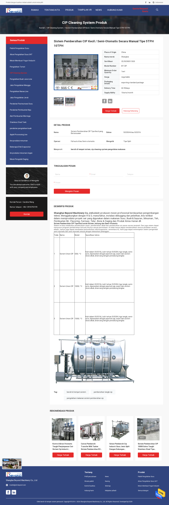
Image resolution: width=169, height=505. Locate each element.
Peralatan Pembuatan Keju (20, 110)
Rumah (42, 28)
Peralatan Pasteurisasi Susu (21, 104)
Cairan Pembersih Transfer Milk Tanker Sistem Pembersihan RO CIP (91, 447)
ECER (130, 502)
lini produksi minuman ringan (21, 153)
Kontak (27, 214)
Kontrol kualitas (89, 486)
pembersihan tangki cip (103, 392)
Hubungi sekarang (130, 111)
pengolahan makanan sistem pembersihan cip (85, 398)
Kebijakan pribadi (110, 490)
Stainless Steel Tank (18, 122)
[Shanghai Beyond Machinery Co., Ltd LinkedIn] (150, 2)
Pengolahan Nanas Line (19, 91)
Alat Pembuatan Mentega (20, 116)
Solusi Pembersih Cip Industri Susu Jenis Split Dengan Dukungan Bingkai (119, 447)
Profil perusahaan (90, 476)
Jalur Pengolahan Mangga (20, 85)
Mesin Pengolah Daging (19, 159)
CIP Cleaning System (55, 28)
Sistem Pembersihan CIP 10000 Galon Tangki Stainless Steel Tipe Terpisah (148, 447)
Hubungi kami (89, 490)
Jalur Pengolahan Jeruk (19, 98)
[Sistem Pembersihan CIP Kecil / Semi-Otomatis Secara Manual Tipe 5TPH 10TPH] (76, 72)
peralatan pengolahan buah (21, 128)
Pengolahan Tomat (17, 67)
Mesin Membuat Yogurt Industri (22, 61)
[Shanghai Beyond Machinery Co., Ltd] (14, 10)
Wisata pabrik (89, 481)
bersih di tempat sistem (76, 392)
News (107, 476)
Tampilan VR (85, 10)
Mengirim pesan (72, 191)
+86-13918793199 (30, 207)
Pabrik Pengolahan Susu (19, 48)
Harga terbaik (110, 111)
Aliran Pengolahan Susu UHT (21, 54)
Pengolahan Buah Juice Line (21, 79)
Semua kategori (143, 490)
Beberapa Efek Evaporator (20, 147)
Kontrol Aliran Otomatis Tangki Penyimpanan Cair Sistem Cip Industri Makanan (62, 447)
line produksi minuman (19, 141)
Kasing (107, 481)
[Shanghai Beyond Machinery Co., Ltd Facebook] (146, 2)
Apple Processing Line (18, 135)
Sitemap (107, 486)
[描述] (157, 10)
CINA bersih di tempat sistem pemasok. (50, 502)
